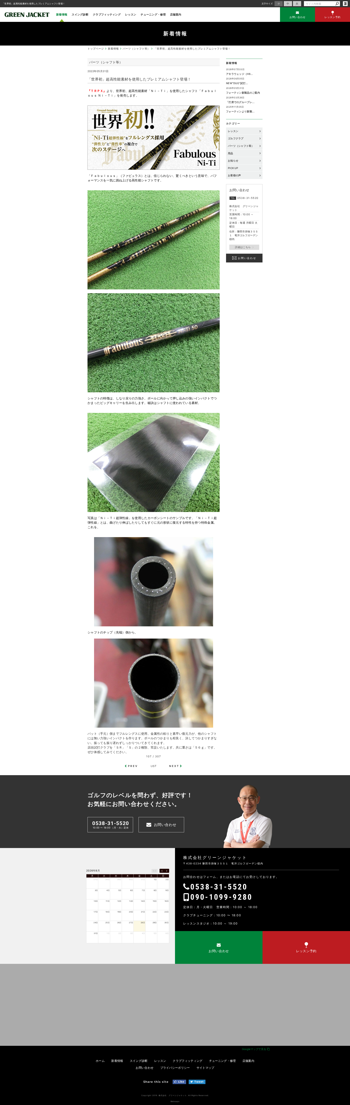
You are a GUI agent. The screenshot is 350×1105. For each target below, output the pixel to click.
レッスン (130, 14)
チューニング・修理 (153, 14)
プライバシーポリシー (175, 1067)
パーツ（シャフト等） (241, 145)
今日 (154, 871)
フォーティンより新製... (240, 111)
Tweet (199, 1081)
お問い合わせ (247, 258)
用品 (230, 153)
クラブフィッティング (107, 14)
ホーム (100, 1061)
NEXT (174, 766)
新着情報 (61, 14)
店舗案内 (175, 14)
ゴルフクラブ (236, 138)
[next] (166, 871)
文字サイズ (267, 3)
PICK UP (233, 168)
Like (181, 1081)
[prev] (162, 871)
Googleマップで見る (254, 1049)
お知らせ (233, 160)
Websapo (175, 1101)
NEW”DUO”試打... (237, 83)
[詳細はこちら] (244, 247)
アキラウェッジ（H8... (239, 73)
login (345, 3)
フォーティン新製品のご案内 (243, 92)
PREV (133, 766)
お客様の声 (234, 175)
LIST (153, 766)
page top (339, 896)
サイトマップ (205, 1067)
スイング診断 (80, 14)
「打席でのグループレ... (240, 102)
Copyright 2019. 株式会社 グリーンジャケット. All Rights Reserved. (175, 1095)
